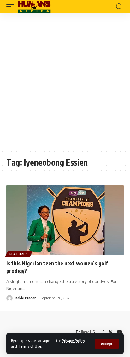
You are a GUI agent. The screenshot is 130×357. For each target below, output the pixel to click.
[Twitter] (111, 332)
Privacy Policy (73, 340)
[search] (119, 7)
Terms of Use (29, 346)
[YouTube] (119, 332)
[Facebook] (103, 332)
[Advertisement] (65, 81)
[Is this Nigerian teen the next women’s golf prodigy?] (65, 220)
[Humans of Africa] (34, 6)
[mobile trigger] (11, 6)
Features (18, 254)
